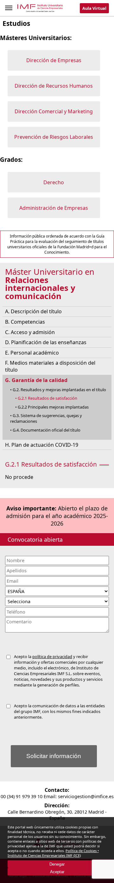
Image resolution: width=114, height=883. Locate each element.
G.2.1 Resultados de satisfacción (47, 398)
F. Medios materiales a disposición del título (50, 366)
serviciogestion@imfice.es (86, 796)
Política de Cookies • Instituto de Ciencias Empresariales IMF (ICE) (53, 853)
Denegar (57, 864)
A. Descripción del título (33, 311)
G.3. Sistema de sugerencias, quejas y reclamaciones (46, 418)
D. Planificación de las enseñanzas (45, 342)
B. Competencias (25, 321)
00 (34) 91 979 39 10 (21, 796)
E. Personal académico (32, 352)
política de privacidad (52, 656)
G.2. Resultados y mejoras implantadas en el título (59, 389)
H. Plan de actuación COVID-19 (41, 444)
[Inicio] (40, 9)
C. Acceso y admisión (30, 332)
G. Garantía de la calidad (36, 380)
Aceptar (57, 871)
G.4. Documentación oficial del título (46, 430)
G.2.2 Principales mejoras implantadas (53, 407)
